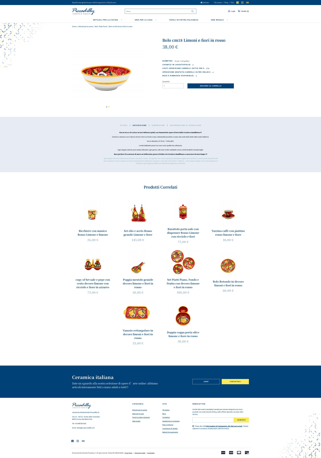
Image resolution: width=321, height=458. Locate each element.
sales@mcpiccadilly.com (86, 428)
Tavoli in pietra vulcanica (141, 417)
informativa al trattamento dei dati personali (224, 426)
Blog (226, 2)
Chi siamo (218, 2)
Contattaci (235, 382)
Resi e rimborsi (167, 425)
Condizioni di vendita (170, 429)
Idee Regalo (217, 20)
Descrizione (140, 125)
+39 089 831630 (80, 424)
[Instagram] (242, 2)
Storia (124, 125)
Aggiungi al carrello (210, 86)
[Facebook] (237, 2)
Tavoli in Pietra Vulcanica (183, 20)
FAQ (232, 2)
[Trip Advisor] (247, 2)
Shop (206, 382)
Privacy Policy (128, 453)
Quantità (166, 81)
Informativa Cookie (140, 453)
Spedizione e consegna (171, 421)
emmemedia (150, 453)
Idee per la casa (144, 20)
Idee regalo (136, 421)
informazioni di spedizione (185, 125)
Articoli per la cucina (106, 20)
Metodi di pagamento (170, 432)
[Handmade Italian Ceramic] (89, 11)
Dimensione (158, 125)
